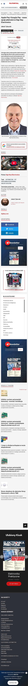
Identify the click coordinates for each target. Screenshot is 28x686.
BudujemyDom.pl (5, 618)
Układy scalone (6, 183)
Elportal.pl (3, 651)
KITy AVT (3, 601)
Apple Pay (16, 70)
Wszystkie (23, 7)
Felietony (5, 324)
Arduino (5, 307)
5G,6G (2, 7)
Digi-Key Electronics (8, 33)
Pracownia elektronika (8, 181)
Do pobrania (4, 609)
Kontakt (3, 603)
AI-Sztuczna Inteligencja (11, 7)
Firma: (10, 175)
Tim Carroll (14, 77)
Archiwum (3, 607)
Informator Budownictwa (7, 624)
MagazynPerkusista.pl (6, 637)
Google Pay (23, 70)
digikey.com (5, 213)
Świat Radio (4, 653)
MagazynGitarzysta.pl (6, 636)
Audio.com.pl (4, 634)
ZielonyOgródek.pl (5, 626)
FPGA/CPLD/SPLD (8, 328)
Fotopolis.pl (4, 659)
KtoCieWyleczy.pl (5, 665)
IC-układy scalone (7, 332)
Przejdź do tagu (23, 389)
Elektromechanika (8, 322)
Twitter (11, 229)
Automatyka (9, 179)
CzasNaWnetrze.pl (5, 628)
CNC (4, 315)
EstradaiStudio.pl (5, 639)
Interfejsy (5, 335)
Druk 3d (5, 320)
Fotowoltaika (6, 326)
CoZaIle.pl (3, 622)
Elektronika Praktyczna (6, 649)
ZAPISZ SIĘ (13, 682)
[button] (2, 557)
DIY (4, 317)
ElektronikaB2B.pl (5, 645)
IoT (15, 179)
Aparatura (5, 305)
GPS (4, 330)
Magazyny (3, 605)
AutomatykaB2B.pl (5, 647)
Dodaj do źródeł (6, 30)
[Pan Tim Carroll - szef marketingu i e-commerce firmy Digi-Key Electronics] (14, 118)
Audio (4, 309)
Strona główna (4, 12)
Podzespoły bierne (8, 300)
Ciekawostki (17, 12)
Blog (11, 12)
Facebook (11, 224)
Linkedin (11, 233)
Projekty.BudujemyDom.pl (7, 620)
